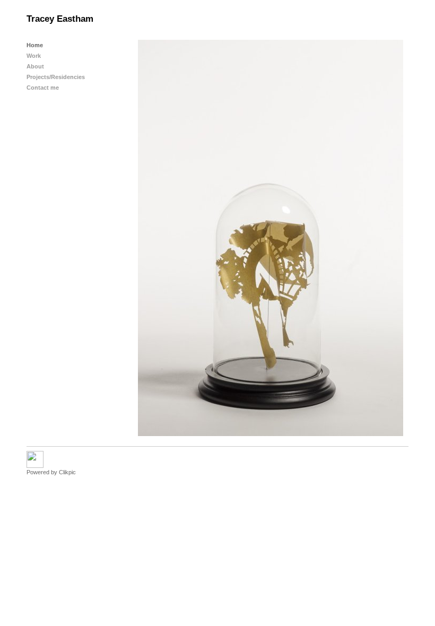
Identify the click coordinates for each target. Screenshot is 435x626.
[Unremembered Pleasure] (270, 238)
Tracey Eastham (60, 19)
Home (35, 45)
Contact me (43, 87)
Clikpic (67, 472)
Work (34, 56)
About (35, 66)
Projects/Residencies (56, 77)
